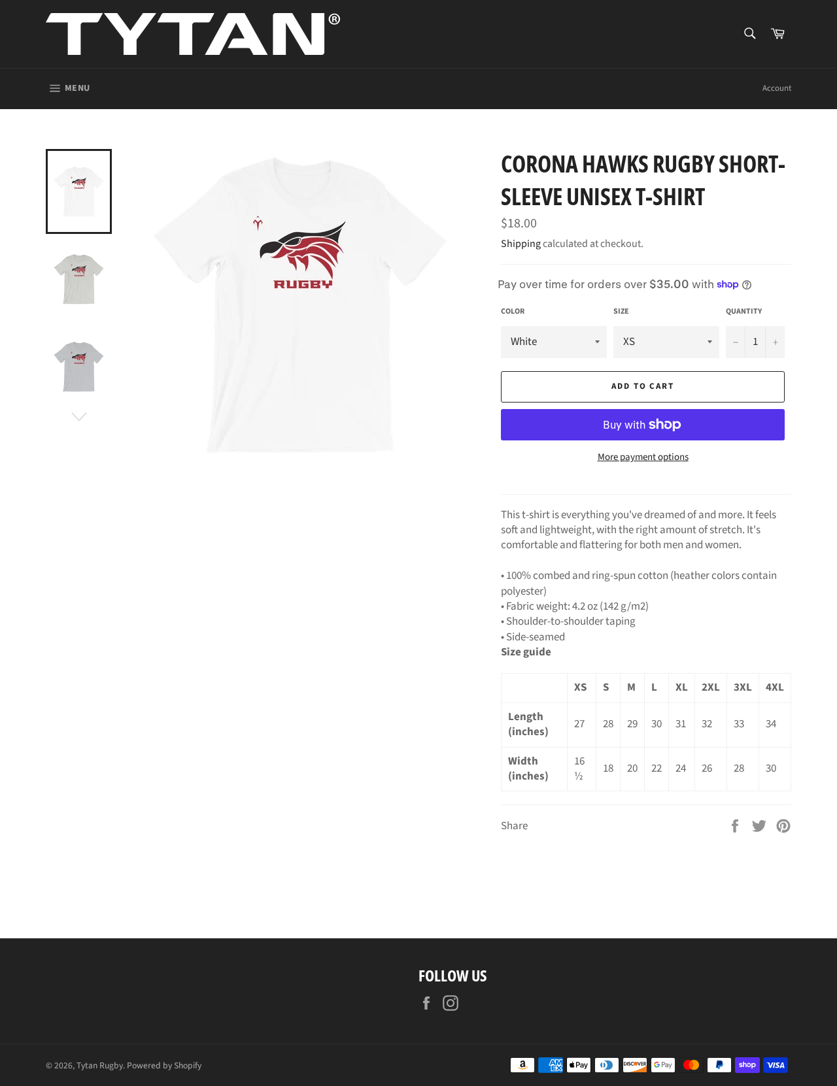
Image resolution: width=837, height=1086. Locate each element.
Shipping (521, 244)
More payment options (643, 457)
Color (512, 311)
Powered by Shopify (164, 1065)
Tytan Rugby (100, 1065)
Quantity (744, 311)
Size (621, 311)
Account (776, 88)
